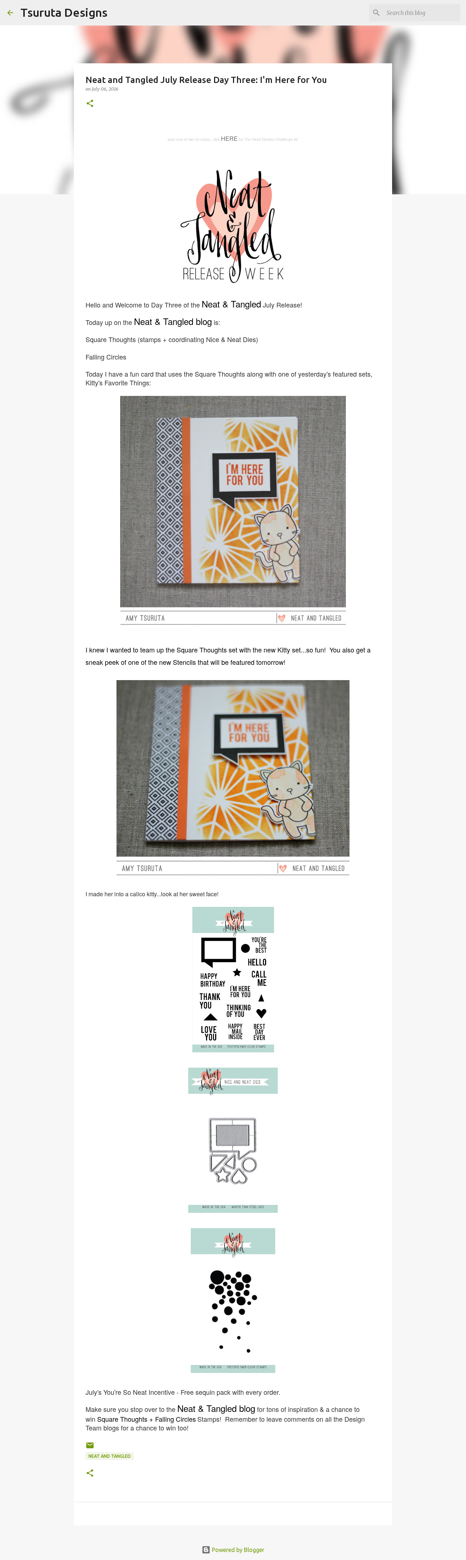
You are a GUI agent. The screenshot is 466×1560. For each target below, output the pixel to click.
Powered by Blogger (237, 1550)
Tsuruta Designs (63, 12)
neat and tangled (109, 1456)
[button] (90, 104)
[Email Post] (90, 1448)
